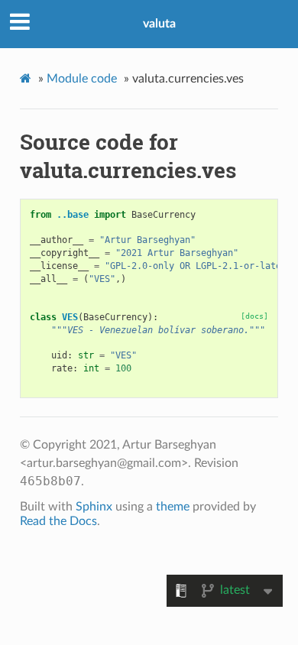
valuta (159, 24)
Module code (82, 79)
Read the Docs (58, 521)
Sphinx (94, 507)
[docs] (254, 316)
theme (172, 507)
